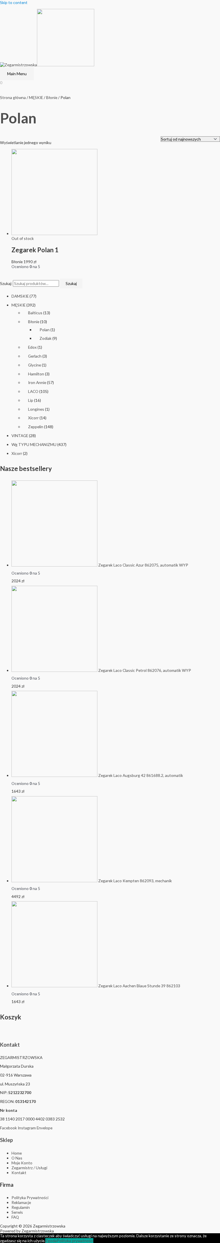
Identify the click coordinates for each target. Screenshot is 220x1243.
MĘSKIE (18, 304)
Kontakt (10, 1045)
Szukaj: (6, 283)
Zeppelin (35, 426)
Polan (45, 329)
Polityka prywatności (75, 1240)
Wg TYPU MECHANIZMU (33, 444)
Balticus (35, 312)
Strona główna (13, 97)
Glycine (34, 364)
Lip (30, 400)
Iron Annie (37, 382)
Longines (36, 409)
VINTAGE (19, 435)
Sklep (6, 1140)
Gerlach (35, 356)
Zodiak (46, 338)
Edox (32, 347)
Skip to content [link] (14, 2)
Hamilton (36, 373)
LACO (33, 391)
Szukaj (71, 283)
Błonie (33, 321)
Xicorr (33, 417)
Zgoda (51, 1240)
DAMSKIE (20, 296)
